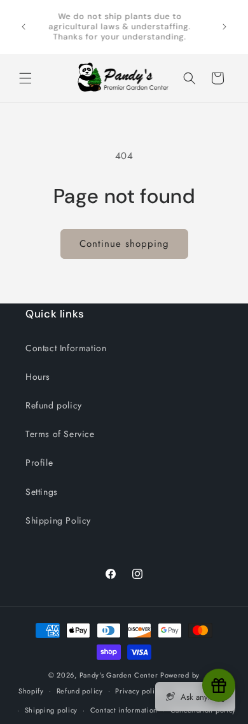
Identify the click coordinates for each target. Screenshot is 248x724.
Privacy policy (138, 691)
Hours (37, 376)
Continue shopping (124, 244)
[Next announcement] (224, 27)
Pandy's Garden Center (118, 675)
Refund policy (53, 405)
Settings (41, 491)
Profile (39, 462)
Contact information (124, 710)
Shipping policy (51, 710)
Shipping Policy (58, 520)
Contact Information (65, 348)
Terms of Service (60, 434)
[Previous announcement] (24, 27)
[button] (25, 78)
